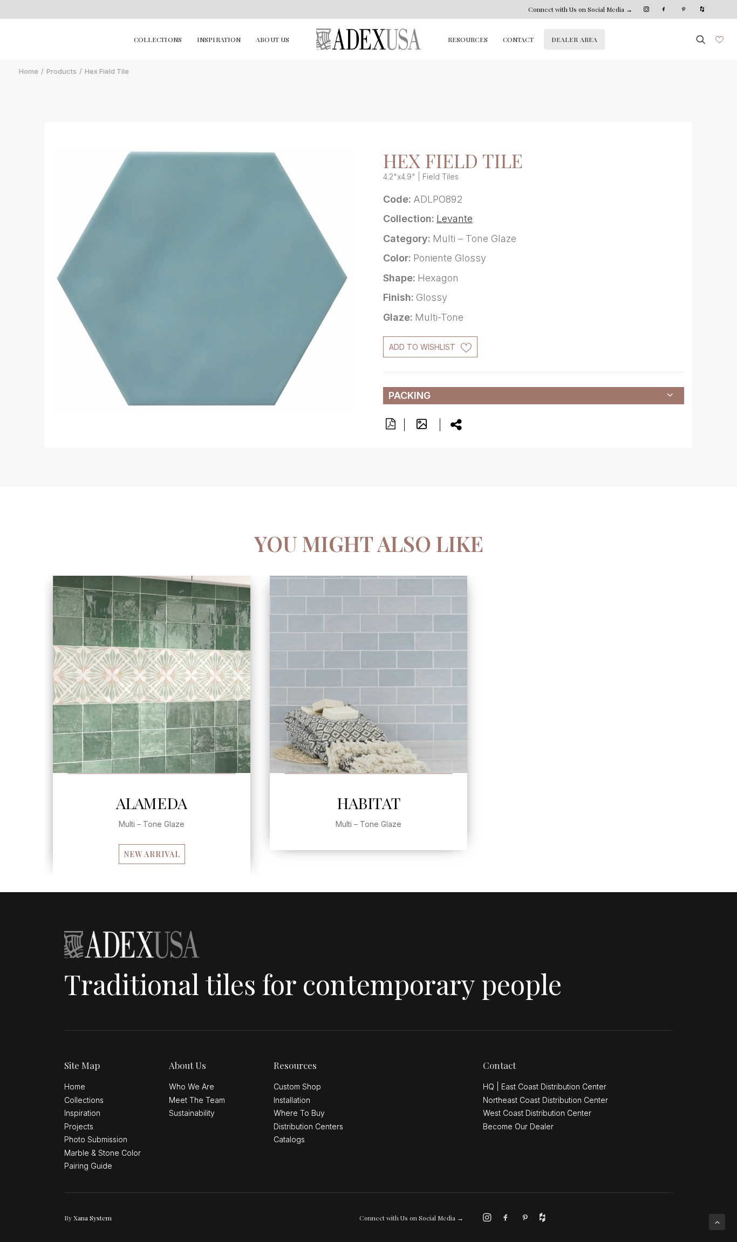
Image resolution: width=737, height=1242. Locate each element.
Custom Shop (297, 1086)
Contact (518, 39)
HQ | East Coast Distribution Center (544, 1086)
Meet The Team (197, 1100)
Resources (468, 39)
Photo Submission (95, 1139)
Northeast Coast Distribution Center (545, 1100)
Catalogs (289, 1139)
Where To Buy (299, 1112)
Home (28, 71)
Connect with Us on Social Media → (580, 9)
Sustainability (192, 1112)
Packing (409, 395)
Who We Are (191, 1086)
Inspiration (219, 39)
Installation (292, 1100)
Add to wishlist (422, 346)
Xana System (92, 1217)
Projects (78, 1126)
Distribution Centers (308, 1126)
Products (61, 71)
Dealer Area (574, 39)
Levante (454, 218)
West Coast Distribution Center (537, 1112)
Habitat (369, 802)
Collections (158, 39)
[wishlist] (718, 39)
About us (272, 39)
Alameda (151, 802)
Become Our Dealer (518, 1126)
